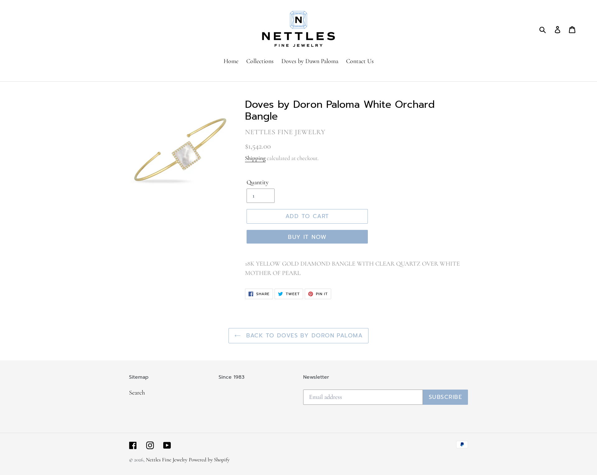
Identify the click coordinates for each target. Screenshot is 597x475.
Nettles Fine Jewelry (166, 459)
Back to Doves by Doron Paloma (303, 335)
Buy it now (307, 237)
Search (137, 392)
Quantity (258, 182)
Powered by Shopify (209, 459)
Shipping (255, 158)
